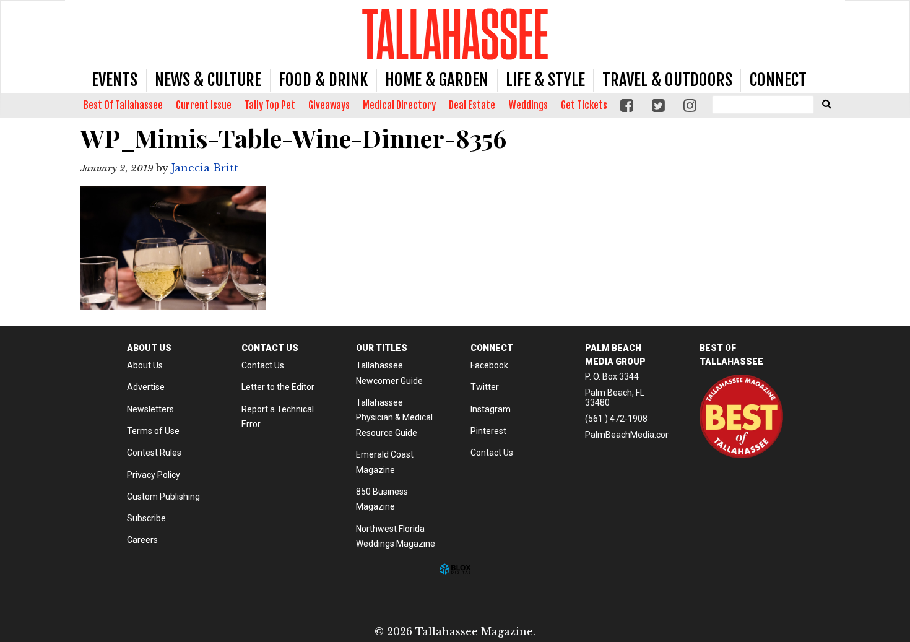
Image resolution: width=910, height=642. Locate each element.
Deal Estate (472, 105)
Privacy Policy (153, 475)
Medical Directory (399, 105)
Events (114, 79)
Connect (778, 79)
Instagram (490, 409)
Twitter (484, 387)
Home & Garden (436, 79)
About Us (145, 365)
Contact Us (262, 365)
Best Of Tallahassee (123, 105)
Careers (142, 540)
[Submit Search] (826, 103)
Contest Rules (154, 453)
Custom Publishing (163, 496)
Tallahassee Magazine (455, 34)
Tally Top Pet (270, 105)
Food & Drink (323, 79)
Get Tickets (584, 105)
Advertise (146, 387)
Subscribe (146, 518)
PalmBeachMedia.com (629, 435)
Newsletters (150, 409)
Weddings (528, 105)
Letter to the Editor (277, 387)
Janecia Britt (204, 168)
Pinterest (488, 431)
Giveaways (329, 105)
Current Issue (204, 105)
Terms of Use (153, 431)
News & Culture (208, 79)
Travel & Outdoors (667, 79)
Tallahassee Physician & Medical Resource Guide (394, 417)
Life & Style (545, 79)
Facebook (489, 365)
